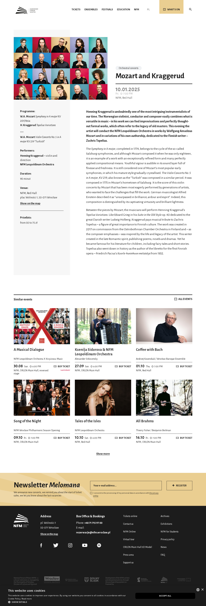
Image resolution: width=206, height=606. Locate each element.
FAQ (163, 555)
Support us (128, 562)
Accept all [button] (165, 595)
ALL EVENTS (185, 299)
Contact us (128, 524)
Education (123, 9)
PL (148, 9)
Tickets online (130, 516)
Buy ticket (64, 366)
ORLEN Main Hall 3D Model (137, 547)
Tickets (76, 9)
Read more (27, 598)
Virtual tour (128, 539)
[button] (69, 602)
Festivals (107, 9)
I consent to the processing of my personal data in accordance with (126, 494)
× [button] (202, 589)
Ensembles (91, 9)
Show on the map (30, 203)
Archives (165, 516)
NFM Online (129, 531)
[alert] (103, 596)
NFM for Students (169, 531)
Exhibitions (166, 524)
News (164, 547)
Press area (128, 555)
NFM (136, 9)
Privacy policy (167, 539)
